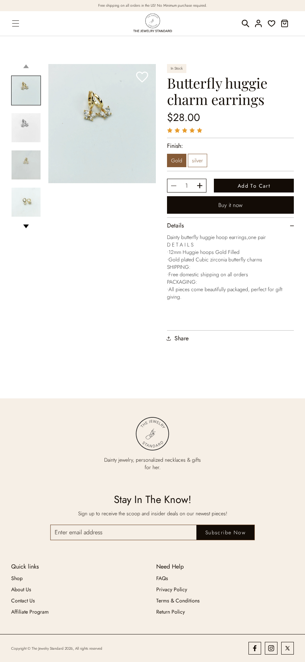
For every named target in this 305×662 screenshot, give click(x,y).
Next (26, 226)
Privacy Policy (171, 589)
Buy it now (230, 205)
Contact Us (23, 600)
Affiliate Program (30, 611)
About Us (21, 589)
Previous (26, 66)
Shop (17, 578)
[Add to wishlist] (142, 77)
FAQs (162, 578)
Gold (176, 160)
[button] (16, 23)
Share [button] (181, 338)
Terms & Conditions (178, 600)
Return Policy (170, 611)
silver (197, 160)
